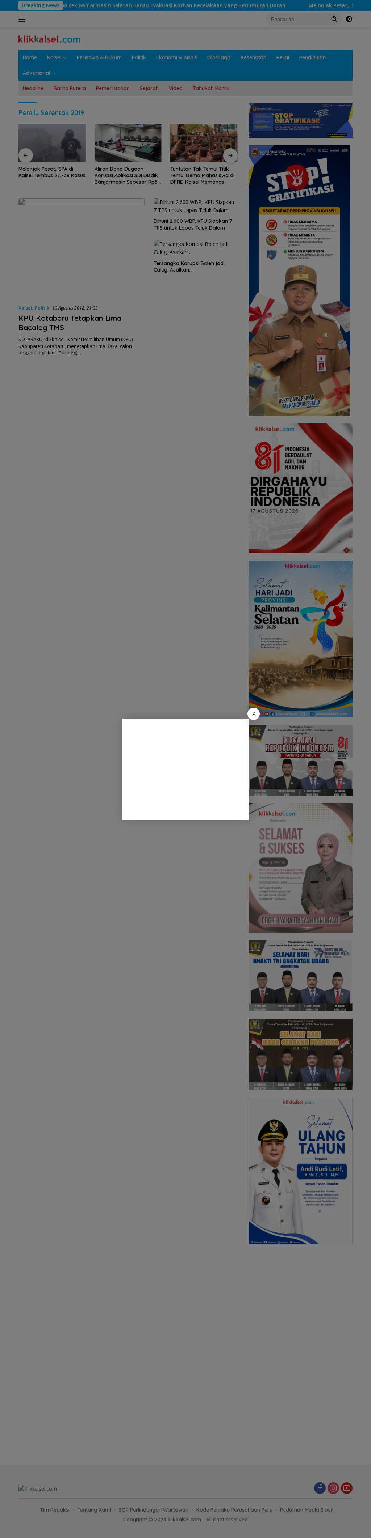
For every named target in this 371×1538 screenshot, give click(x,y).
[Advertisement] (185, 769)
